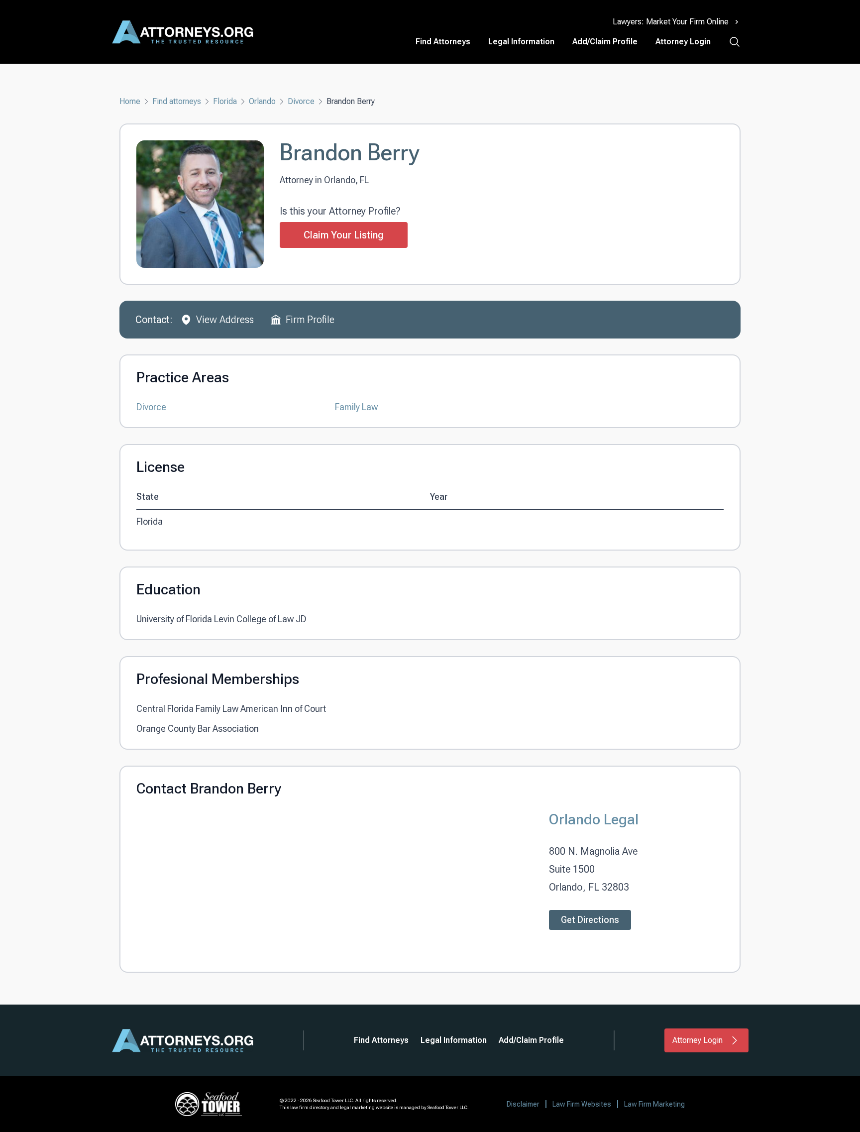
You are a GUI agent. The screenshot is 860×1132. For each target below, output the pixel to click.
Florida (225, 101)
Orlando (262, 101)
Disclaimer (523, 1104)
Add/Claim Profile (605, 41)
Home (129, 101)
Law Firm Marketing (654, 1104)
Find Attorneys (443, 41)
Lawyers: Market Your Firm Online (671, 21)
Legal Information (521, 41)
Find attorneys (176, 101)
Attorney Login (683, 41)
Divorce (301, 101)
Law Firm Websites (581, 1104)
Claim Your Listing (344, 235)
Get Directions (590, 919)
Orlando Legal (594, 819)
